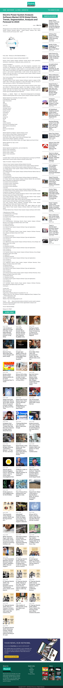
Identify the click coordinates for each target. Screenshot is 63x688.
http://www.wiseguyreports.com (14, 298)
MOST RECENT (10, 10)
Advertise (31, 669)
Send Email (8, 291)
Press (31, 668)
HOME (4, 10)
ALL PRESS (18, 10)
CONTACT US (25, 10)
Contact (31, 671)
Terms (31, 672)
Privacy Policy (31, 673)
